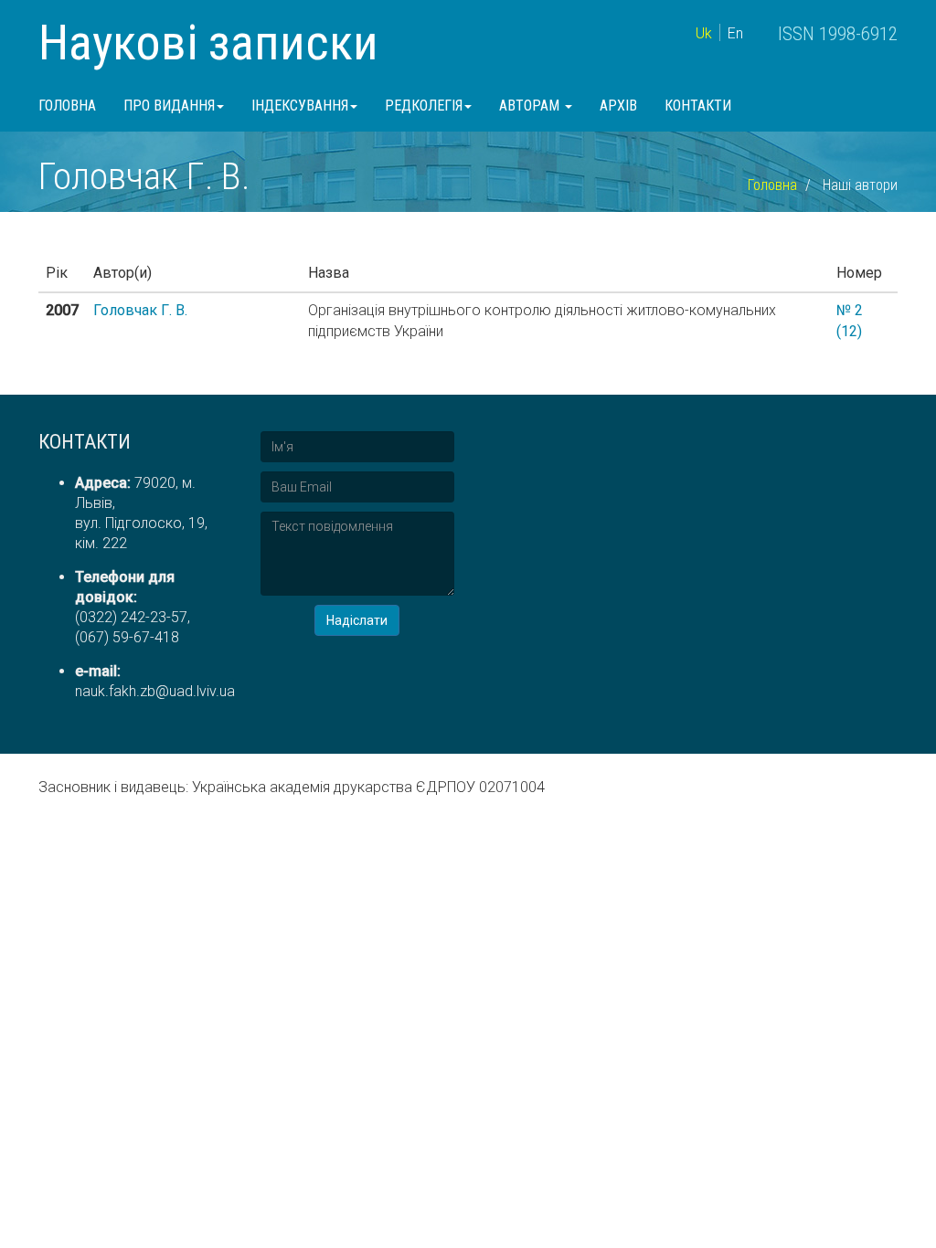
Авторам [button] (531, 105)
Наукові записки (208, 42)
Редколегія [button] (424, 105)
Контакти (698, 105)
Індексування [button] (299, 105)
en (735, 33)
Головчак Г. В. (140, 310)
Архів (618, 105)
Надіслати (357, 620)
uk (704, 33)
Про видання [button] (169, 105)
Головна (67, 105)
